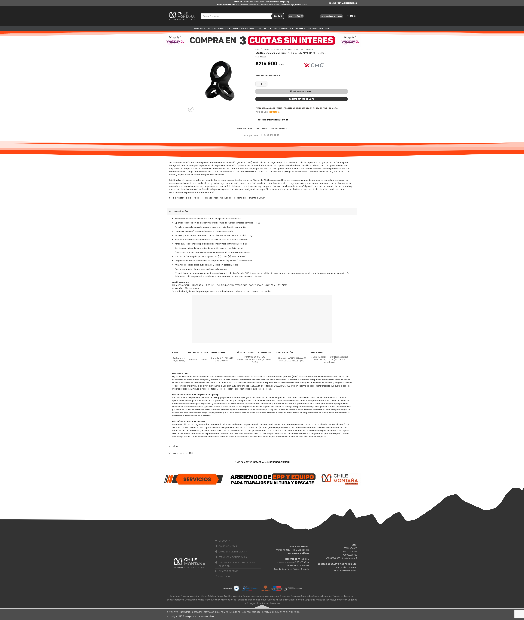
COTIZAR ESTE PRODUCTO (302, 99)
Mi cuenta (264, 28)
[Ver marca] (314, 65)
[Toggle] (169, 211)
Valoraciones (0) (183, 453)
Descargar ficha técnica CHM (272, 119)
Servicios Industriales (243, 28)
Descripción (180, 211)
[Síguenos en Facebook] (348, 16)
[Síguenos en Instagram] (351, 16)
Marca (176, 446)
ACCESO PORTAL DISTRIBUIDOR (343, 3)
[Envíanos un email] (355, 16)
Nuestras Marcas (282, 28)
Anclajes (309, 49)
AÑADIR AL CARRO (303, 91)
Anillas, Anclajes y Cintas (292, 49)
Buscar (278, 16)
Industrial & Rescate (218, 28)
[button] (296, 16)
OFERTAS (300, 28)
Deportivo (198, 28)
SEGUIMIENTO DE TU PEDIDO (319, 28)
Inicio (257, 49)
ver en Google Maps (282, 2)
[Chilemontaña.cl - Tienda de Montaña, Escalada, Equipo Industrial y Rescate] (182, 16)
